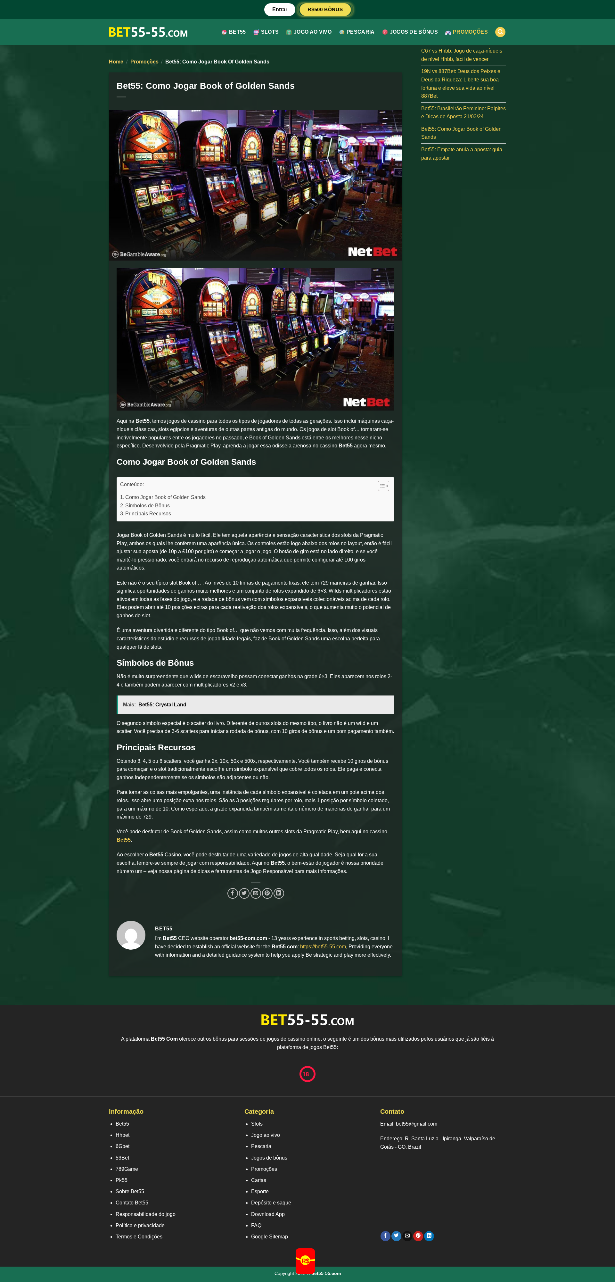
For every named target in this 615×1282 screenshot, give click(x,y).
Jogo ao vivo (313, 32)
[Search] (500, 32)
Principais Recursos (148, 513)
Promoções (470, 32)
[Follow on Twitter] (396, 1236)
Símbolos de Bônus (147, 505)
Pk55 (121, 1180)
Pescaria (361, 32)
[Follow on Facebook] (385, 1236)
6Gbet (122, 1146)
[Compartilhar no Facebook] (232, 893)
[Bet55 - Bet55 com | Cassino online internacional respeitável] (148, 32)
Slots (270, 32)
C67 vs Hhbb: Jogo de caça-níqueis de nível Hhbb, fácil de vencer (461, 55)
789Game (127, 1169)
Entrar (279, 9)
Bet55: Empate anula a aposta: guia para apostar (461, 154)
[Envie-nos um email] (407, 1236)
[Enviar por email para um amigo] (255, 893)
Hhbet (122, 1135)
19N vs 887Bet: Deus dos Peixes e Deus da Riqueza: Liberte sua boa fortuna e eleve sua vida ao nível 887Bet (460, 84)
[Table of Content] (383, 486)
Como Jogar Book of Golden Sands (165, 497)
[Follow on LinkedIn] (429, 1236)
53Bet (122, 1158)
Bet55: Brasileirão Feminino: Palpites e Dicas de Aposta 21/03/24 (463, 113)
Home (116, 61)
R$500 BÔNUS (325, 9)
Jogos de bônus (414, 32)
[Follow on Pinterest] (418, 1236)
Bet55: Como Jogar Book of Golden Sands (461, 133)
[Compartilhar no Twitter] (244, 893)
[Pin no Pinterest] (267, 893)
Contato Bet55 (132, 1202)
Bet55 (237, 32)
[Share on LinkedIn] (279, 893)
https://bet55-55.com (323, 946)
